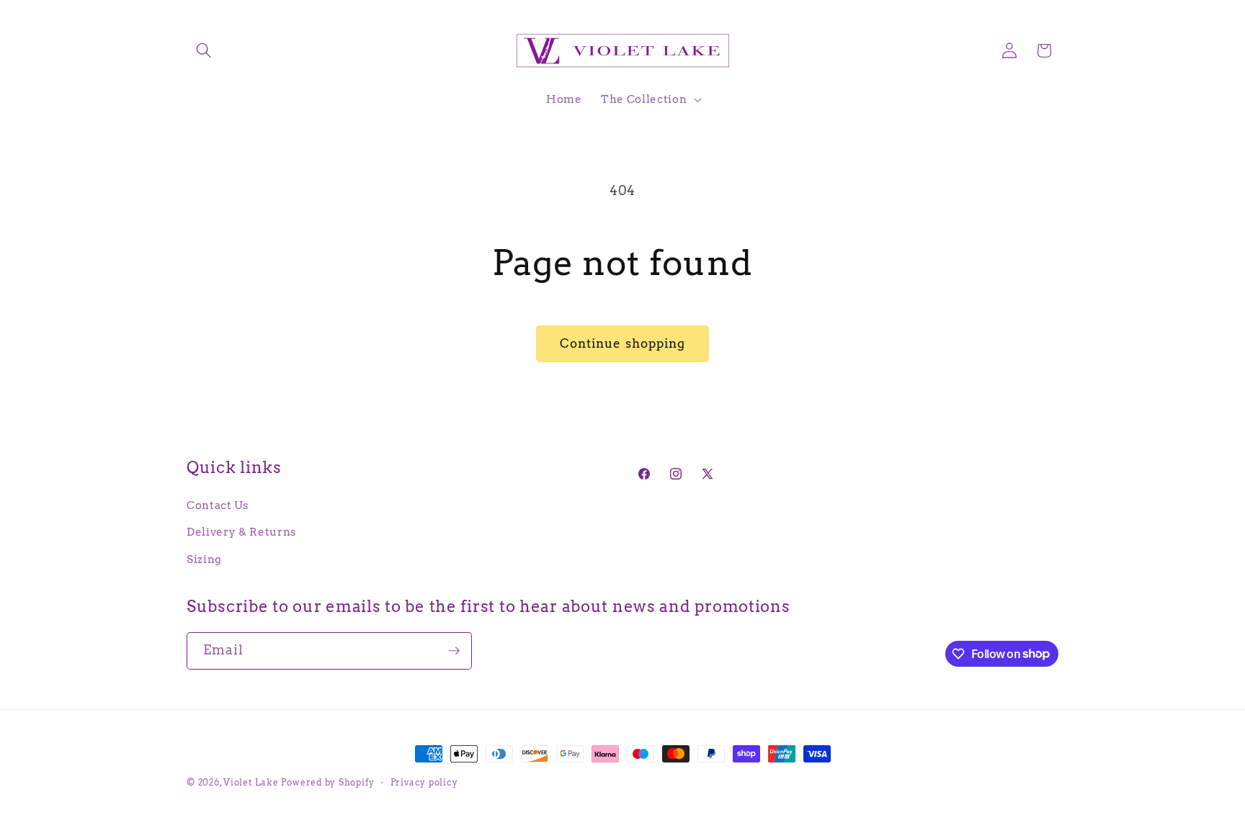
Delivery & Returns (241, 532)
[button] (204, 50)
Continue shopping (623, 343)
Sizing (204, 559)
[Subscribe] (454, 651)
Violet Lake (250, 782)
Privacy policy (424, 782)
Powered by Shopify (327, 782)
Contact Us (218, 505)
